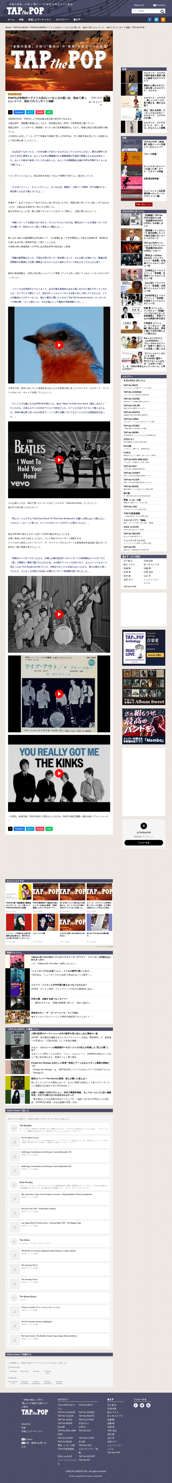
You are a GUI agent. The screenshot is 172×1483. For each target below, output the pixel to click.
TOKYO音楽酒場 (136, 514)
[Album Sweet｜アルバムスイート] (143, 687)
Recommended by (101, 946)
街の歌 (137, 494)
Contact (161, 5)
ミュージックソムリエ (138, 541)
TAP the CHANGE (136, 393)
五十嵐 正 (128, 561)
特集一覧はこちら (143, 204)
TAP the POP (130, 586)
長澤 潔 (127, 572)
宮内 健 (127, 576)
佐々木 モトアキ (151, 564)
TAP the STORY (135, 427)
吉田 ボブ (128, 579)
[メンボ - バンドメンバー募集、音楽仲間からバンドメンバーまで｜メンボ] (143, 726)
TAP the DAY (134, 467)
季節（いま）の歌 (135, 501)
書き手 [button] (77, 19)
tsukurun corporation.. (94, 1476)
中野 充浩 (148, 572)
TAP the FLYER (138, 481)
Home (8, 27)
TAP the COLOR (135, 406)
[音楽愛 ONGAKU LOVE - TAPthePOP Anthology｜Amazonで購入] (143, 648)
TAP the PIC (136, 548)
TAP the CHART (137, 474)
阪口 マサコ (129, 564)
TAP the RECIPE (133, 534)
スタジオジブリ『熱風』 (138, 521)
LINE (49, 112)
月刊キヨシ (136, 440)
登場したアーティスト (39, 19)
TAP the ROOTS (136, 413)
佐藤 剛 (127, 568)
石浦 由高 (148, 561)
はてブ (30, 112)
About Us (139, 5)
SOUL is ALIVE (134, 528)
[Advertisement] (59, 856)
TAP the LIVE (135, 508)
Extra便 (137, 447)
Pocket (40, 112)
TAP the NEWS (20, 27)
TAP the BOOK (138, 487)
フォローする (143, 843)
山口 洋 (147, 576)
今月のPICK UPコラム (134, 380)
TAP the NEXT (137, 386)
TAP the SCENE (137, 400)
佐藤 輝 (147, 568)
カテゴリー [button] (61, 19)
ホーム (11, 19)
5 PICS (140, 454)
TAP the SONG (139, 420)
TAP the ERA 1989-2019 (136, 460)
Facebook (19, 112)
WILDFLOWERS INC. (77, 1471)
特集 (21, 19)
